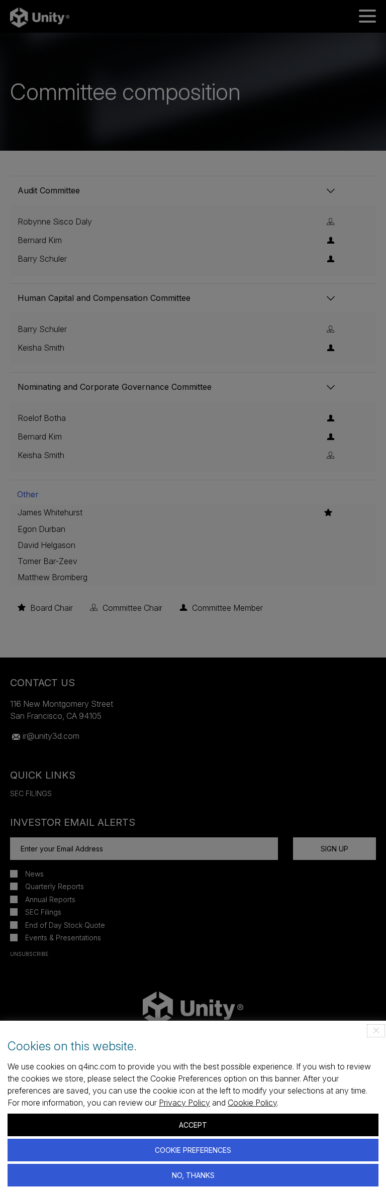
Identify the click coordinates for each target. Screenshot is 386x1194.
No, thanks (193, 1175)
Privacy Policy (184, 1103)
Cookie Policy (252, 1103)
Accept (193, 1125)
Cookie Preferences (193, 1150)
